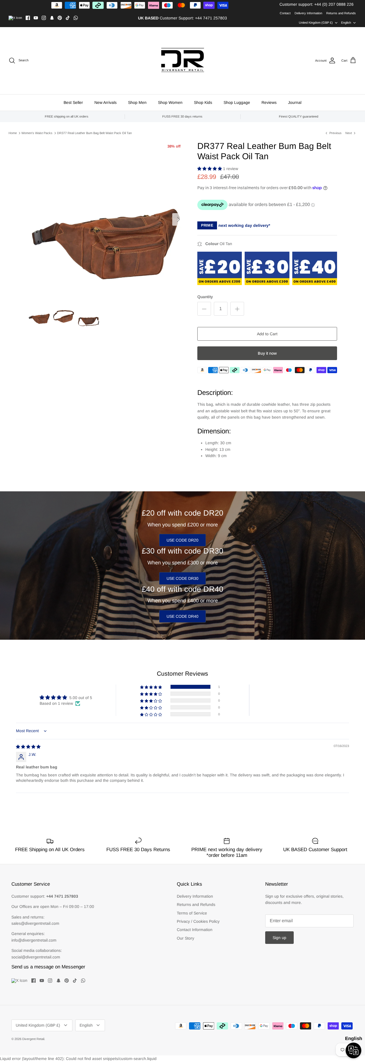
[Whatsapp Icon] (76, 18)
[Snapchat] (52, 18)
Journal (294, 102)
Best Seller (73, 102)
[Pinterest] (60, 18)
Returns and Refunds (341, 13)
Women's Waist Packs (36, 133)
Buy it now (267, 353)
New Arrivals (105, 102)
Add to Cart (267, 334)
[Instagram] (44, 18)
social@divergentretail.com (35, 957)
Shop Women (170, 102)
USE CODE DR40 (182, 616)
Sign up (279, 937)
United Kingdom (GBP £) (316, 22)
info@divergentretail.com (33, 940)
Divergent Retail (33, 1039)
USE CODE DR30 (182, 578)
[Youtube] (36, 18)
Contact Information (194, 929)
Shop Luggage (237, 102)
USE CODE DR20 (182, 540)
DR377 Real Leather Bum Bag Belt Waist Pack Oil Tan (94, 133)
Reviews (269, 102)
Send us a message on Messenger (48, 967)
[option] (106, 219)
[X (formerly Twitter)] (15, 18)
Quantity (205, 296)
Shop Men (137, 102)
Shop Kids (203, 102)
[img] (28, 746)
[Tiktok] (68, 18)
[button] (210, 168)
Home (13, 133)
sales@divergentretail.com (35, 923)
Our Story (185, 938)
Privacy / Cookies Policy (198, 921)
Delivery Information (308, 13)
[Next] (178, 219)
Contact (285, 13)
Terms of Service (192, 913)
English (346, 22)
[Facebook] (28, 18)
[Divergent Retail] (182, 60)
